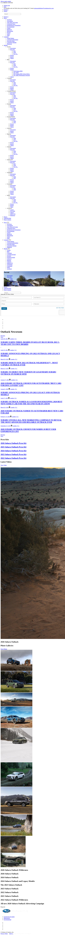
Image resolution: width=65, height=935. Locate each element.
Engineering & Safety (9, 916)
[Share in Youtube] (5, 323)
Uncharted (9, 266)
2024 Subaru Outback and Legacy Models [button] (18, 881)
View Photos (4, 649)
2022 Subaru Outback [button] (9, 892)
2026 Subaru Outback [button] (9, 874)
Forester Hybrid (11, 257)
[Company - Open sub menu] (10, 240)
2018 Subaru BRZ (18, 71)
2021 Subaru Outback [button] (9, 896)
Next (2, 337)
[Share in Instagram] (5, 328)
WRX (8, 267)
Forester (9, 256)
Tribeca (12, 212)
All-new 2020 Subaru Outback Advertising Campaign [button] (22, 904)
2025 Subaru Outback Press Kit (13, 447)
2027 (14, 51)
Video (11, 207)
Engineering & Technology (14, 25)
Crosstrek (9, 253)
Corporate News (11, 24)
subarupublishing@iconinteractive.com (44, 8)
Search (2, 14)
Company (6, 36)
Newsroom (13, 48)
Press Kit (12, 49)
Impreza (9, 260)
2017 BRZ (16, 72)
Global (8, 28)
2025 (14, 109)
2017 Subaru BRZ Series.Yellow (21, 74)
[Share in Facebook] (5, 322)
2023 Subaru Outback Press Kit (13, 454)
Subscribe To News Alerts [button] (7, 294)
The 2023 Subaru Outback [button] (11, 885)
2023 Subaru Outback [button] (9, 889)
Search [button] (5, 11)
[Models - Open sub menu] (9, 249)
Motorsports (10, 31)
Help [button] (5, 7)
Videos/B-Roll (7, 218)
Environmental (10, 26)
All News (9, 19)
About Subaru (10, 38)
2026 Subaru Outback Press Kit (13, 443)
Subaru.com (7, 5)
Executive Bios (11, 41)
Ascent (8, 250)
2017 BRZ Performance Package (21, 75)
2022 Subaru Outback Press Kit (13, 458)
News (5, 18)
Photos (5, 217)
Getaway (9, 259)
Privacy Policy (4, 933)
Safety (8, 34)
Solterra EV (10, 263)
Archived (9, 269)
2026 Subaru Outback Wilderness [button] (14, 870)
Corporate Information (12, 39)
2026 (14, 52)
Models (6, 45)
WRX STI (12, 214)
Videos (12, 58)
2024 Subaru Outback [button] (9, 877)
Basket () (6, 9)
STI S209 (12, 211)
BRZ (8, 251)
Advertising (10, 21)
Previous (3, 335)
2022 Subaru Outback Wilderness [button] (14, 900)
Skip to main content (6, 1)
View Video (4, 465)
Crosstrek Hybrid (11, 254)
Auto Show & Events (12, 22)
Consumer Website (11, 42)
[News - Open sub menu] (8, 222)
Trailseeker (9, 264)
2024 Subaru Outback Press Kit (13, 451)
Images (12, 56)
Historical (9, 29)
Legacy (12, 209)
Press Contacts (7, 219)
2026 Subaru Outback (9, 642)
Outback (9, 261)
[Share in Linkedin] (5, 319)
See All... (15, 54)
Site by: (11, 933)
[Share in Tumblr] (4, 325)
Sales (8, 35)
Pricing (9, 32)
